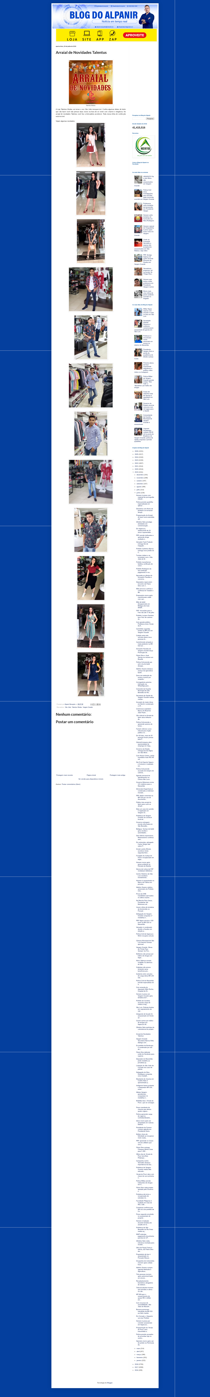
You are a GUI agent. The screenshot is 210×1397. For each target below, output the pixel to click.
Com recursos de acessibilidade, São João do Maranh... (143, 1304)
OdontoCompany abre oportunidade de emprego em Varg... (144, 744)
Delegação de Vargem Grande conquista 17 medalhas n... (144, 915)
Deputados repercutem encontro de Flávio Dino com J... (144, 584)
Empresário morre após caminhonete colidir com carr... (144, 597)
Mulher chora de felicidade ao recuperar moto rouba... (145, 1136)
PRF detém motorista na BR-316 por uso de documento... (144, 797)
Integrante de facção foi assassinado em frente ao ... (145, 1016)
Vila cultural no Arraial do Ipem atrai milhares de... (144, 717)
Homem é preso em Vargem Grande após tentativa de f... (144, 996)
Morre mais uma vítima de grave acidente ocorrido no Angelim (148, 294)
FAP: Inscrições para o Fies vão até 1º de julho (145, 611)
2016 (137, 1370)
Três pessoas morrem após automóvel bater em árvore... (144, 1276)
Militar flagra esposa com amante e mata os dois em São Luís (148, 312)
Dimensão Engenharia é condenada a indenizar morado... (145, 791)
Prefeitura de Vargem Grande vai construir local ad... (144, 817)
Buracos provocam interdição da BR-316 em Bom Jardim (144, 1311)
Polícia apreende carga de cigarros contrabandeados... (144, 1116)
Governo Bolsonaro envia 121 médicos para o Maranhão (145, 784)
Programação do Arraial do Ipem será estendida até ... (145, 517)
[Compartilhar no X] (95, 704)
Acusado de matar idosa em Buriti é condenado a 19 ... (144, 704)
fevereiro (140, 1357)
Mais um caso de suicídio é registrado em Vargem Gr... (145, 811)
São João (68, 707)
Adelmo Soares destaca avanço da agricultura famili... (144, 670)
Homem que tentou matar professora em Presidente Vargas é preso (148, 283)
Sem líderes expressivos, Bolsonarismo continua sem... (145, 837)
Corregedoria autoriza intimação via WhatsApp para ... (143, 684)
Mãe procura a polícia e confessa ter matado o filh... (144, 590)
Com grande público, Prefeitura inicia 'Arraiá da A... (144, 624)
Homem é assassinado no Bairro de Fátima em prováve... (145, 882)
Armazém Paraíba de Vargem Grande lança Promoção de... (144, 650)
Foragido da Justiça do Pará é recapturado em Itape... (145, 857)
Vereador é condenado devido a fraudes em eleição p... (144, 929)
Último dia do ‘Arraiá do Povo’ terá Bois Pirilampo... (144, 1156)
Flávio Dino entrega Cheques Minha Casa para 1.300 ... (144, 1149)
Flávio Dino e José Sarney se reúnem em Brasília (144, 657)
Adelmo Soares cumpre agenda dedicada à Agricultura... (144, 1269)
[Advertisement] (143, 78)
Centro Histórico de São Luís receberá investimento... (144, 875)
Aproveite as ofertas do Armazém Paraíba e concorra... (144, 577)
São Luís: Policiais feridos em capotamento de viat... (145, 1009)
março (139, 1354)
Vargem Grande (88, 707)
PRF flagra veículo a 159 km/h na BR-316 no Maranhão (144, 922)
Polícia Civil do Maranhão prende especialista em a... (145, 982)
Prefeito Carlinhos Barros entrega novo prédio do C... (145, 550)
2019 (137, 472)
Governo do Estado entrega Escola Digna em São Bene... (144, 751)
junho (139, 493)
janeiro (139, 1360)
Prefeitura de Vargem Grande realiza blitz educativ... (143, 1169)
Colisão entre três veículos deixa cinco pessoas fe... (144, 637)
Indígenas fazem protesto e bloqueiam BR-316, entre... (145, 1087)
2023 (137, 460)
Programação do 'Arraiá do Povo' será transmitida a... (144, 1329)
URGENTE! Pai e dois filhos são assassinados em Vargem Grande (144, 181)
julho (138, 490)
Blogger (109, 1383)
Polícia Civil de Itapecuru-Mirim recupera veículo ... (145, 936)
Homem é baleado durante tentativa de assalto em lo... (144, 1222)
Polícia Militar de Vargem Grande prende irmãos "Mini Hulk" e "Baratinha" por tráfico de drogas (144, 381)
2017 (137, 1367)
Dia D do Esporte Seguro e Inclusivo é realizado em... (144, 764)
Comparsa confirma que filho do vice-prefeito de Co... (145, 1209)
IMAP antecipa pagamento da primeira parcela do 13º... (145, 1236)
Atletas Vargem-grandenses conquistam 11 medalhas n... (142, 1095)
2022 (137, 463)
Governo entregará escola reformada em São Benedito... (144, 824)
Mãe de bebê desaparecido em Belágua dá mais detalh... (143, 604)
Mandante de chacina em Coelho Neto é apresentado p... (145, 1081)
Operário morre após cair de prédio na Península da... (145, 1343)
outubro (139, 481)
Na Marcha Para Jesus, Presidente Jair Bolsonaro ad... (144, 902)
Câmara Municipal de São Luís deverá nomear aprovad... (145, 942)
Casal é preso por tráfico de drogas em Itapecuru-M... (144, 1022)
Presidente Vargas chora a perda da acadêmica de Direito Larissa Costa (144, 354)
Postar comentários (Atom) (71, 784)
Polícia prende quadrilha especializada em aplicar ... (144, 504)
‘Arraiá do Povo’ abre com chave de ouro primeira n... (145, 1176)
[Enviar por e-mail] (91, 704)
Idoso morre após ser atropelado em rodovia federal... (144, 1122)
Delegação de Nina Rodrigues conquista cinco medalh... (144, 1074)
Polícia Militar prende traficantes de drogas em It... (144, 1182)
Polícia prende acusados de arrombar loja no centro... (144, 1336)
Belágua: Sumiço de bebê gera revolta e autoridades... (145, 831)
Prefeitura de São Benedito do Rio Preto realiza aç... (144, 1229)
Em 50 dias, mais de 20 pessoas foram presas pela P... (144, 737)
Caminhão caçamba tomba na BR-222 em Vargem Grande (144, 630)
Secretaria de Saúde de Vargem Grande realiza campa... (145, 697)
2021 (137, 466)
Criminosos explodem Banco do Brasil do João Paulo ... (143, 710)
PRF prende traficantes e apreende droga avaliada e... (145, 537)
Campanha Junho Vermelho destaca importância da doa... (144, 1162)
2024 (137, 457)
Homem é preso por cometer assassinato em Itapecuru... (144, 1323)
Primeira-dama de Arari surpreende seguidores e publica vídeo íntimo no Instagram (144, 367)
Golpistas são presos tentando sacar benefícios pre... (143, 969)
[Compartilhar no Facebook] (98, 704)
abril (138, 1351)
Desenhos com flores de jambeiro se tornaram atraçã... (144, 510)
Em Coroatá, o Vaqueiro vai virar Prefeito (144, 1317)
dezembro (140, 475)
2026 (137, 451)
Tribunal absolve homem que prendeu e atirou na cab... (144, 1289)
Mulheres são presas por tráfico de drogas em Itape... (144, 955)
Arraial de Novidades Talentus (143, 1035)
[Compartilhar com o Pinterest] (100, 704)
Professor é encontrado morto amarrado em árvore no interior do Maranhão (143, 340)
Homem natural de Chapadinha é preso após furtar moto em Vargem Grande (144, 230)
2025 (137, 454)
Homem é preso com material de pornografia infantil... (145, 497)
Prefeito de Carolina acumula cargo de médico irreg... (143, 1002)
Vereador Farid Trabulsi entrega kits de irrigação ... (144, 544)
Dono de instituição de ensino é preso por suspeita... (144, 677)
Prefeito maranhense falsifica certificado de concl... (144, 564)
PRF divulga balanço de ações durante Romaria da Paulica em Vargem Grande (143, 259)
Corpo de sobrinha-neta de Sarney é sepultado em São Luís (148, 395)
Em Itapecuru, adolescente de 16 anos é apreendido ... (144, 530)
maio (138, 1348)
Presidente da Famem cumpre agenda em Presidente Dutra (144, 1129)
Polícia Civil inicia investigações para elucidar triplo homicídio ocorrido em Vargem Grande (144, 194)
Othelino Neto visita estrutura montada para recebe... (145, 1243)
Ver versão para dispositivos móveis (90, 779)
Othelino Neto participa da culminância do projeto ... (145, 1029)
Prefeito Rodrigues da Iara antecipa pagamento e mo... (143, 570)
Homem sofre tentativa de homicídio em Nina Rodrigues (148, 217)
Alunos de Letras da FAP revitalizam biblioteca (144, 870)
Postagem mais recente (64, 775)
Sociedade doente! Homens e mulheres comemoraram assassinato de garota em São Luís (144, 326)
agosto (139, 487)
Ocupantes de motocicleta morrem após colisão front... (145, 1262)
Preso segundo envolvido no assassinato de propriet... (145, 1216)
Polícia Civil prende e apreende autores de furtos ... (144, 724)
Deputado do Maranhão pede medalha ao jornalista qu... (144, 1060)
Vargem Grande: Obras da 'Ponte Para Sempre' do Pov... (144, 949)
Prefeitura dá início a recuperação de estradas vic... (143, 1196)
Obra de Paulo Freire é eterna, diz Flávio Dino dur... (144, 1249)
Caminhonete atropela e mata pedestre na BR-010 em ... (144, 644)
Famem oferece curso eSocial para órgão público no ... (143, 730)
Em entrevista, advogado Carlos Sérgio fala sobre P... (144, 844)
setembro (140, 484)
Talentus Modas (77, 707)
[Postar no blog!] (93, 704)
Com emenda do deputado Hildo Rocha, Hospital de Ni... (145, 989)
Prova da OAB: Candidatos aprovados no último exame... (144, 895)
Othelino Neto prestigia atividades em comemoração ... (144, 524)
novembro (140, 478)
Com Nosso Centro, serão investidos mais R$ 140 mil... (145, 757)
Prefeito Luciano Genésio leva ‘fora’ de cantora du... (145, 617)
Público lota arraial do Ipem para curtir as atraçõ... (143, 804)
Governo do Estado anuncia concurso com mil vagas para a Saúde (148, 407)
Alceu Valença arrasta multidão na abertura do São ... (144, 962)
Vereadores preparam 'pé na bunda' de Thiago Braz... (148, 271)
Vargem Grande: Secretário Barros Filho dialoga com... (145, 1040)
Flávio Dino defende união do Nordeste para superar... (145, 1054)
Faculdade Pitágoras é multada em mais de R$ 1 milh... (144, 1202)
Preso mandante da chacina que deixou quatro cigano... (143, 1109)
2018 (137, 1364)
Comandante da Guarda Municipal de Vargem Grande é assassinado (143, 419)
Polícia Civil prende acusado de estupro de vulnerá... (145, 770)
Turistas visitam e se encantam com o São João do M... (144, 557)
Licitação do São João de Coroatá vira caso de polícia (145, 1067)
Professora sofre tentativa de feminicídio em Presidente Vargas (148, 207)
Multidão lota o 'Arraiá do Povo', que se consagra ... (145, 1102)
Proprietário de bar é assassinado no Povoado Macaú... (143, 1256)
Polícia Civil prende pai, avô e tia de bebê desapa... (144, 664)
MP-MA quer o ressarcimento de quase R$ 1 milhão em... (143, 1297)
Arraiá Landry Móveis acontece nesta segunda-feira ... (143, 851)
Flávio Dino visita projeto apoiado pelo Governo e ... (144, 1189)
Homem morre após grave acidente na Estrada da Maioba (143, 864)
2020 (137, 469)
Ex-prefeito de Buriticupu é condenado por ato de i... (144, 1047)
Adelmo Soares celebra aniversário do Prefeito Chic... (144, 889)
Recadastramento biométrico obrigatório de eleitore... (144, 1283)
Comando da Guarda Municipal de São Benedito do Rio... (143, 690)
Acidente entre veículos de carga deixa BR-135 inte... (145, 976)
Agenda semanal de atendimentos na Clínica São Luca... (143, 777)
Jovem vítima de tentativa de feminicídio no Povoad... (145, 909)
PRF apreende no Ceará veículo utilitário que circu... (144, 1142)
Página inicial (91, 775)
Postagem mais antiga (117, 775)
